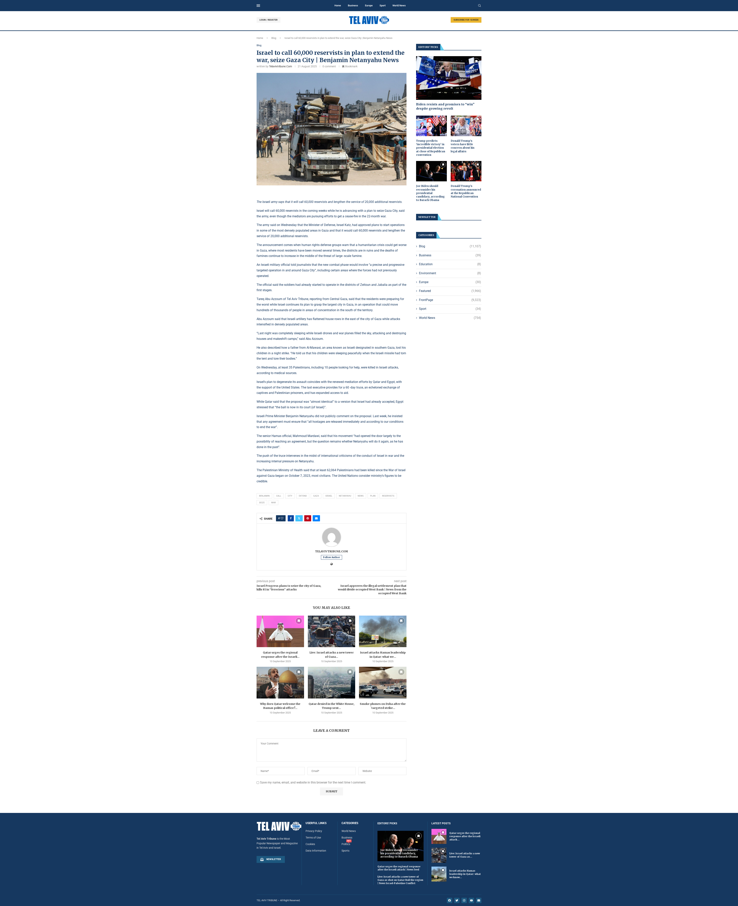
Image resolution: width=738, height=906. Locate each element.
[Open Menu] (258, 5)
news (361, 496)
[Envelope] (478, 900)
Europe (369, 5)
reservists (388, 496)
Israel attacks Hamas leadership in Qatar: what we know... (465, 874)
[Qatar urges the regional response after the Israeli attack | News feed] (280, 631)
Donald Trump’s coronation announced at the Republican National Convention (466, 191)
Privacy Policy (314, 831)
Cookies (310, 844)
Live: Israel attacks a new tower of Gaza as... (464, 855)
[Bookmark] (299, 621)
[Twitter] (457, 900)
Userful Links (316, 823)
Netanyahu (345, 496)
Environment (450, 273)
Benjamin (264, 496)
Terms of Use (313, 837)
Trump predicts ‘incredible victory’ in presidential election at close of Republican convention (430, 148)
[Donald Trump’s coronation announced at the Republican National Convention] (466, 171)
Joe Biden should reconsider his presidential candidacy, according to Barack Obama (430, 193)
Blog (273, 38)
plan (373, 496)
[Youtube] (471, 900)
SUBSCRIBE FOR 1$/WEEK (466, 20)
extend (303, 496)
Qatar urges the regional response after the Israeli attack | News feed (398, 868)
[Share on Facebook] (291, 518)
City (290, 496)
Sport (383, 5)
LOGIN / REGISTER (268, 20)
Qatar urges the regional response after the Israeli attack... (464, 836)
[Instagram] (464, 900)
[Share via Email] (316, 518)
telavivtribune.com (280, 66)
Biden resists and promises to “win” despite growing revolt (445, 106)
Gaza (316, 496)
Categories (350, 823)
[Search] (479, 5)
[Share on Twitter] (299, 518)
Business (353, 5)
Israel (328, 496)
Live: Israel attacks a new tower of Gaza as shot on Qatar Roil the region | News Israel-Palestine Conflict (400, 880)
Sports (345, 850)
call (278, 496)
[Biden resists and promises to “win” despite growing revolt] (448, 78)
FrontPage (450, 300)
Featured (450, 291)
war (273, 502)
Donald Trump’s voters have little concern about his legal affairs (463, 146)
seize (262, 502)
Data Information (316, 850)
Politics (346, 844)
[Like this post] (282, 518)
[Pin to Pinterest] (307, 518)
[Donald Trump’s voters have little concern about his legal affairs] (466, 126)
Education (450, 264)
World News (399, 5)
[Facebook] (449, 900)
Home (337, 5)
